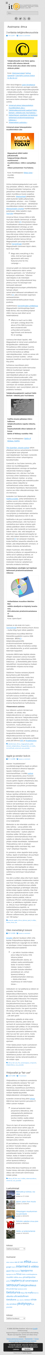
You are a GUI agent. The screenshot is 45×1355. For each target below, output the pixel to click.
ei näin (21, 1262)
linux (12, 922)
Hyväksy (27, 1349)
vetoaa (32, 1099)
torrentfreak (10, 748)
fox (19, 1063)
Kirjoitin (9, 938)
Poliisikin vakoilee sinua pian (27, 1221)
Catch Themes (27, 1353)
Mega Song (28, 173)
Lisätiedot (16, 1349)
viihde (33, 1299)
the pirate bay (11, 1289)
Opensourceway (18, 73)
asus (7, 1262)
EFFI (21, 740)
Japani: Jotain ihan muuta (26, 1201)
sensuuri (13, 1285)
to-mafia (32, 746)
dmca (18, 744)
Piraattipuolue (31, 740)
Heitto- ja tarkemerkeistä (25, 1231)
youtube (27, 748)
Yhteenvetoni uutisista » (18, 122)
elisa (27, 1261)
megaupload (25, 744)
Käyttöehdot (29, 1339)
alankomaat (12, 744)
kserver (17, 1271)
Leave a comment (24, 36)
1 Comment (22, 1076)
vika (7, 1304)
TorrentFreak (17, 244)
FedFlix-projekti (12, 499)
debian (12, 1262)
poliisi (8, 1281)
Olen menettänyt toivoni (19, 930)
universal (18, 748)
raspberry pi (17, 1280)
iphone (24, 920)
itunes (8, 922)
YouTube (9, 213)
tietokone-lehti (22, 1289)
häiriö (14, 1267)
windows (13, 1304)
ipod (29, 920)
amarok (10, 920)
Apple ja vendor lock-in (18, 755)
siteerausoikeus (31, 1178)
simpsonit (33, 1063)
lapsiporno (27, 1270)
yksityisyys (24, 1303)
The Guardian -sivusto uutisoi (17, 448)
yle (33, 1304)
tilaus (23, 1293)
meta (24, 1274)
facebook (34, 1262)
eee (16, 1262)
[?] (20, 222)
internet (22, 1266)
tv (38, 1293)
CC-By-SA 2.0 (12, 78)
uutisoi (30, 773)
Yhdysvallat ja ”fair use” (18, 1072)
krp (13, 1270)
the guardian (25, 746)
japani (8, 1271)
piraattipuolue (29, 1277)
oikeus (20, 1277)
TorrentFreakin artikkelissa (27, 306)
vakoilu (21, 1300)
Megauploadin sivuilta (15, 208)
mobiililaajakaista (31, 1274)
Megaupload (21, 196)
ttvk (35, 1293)
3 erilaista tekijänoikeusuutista (22, 32)
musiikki (9, 1277)
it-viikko (33, 920)
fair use (15, 1063)
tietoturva (13, 1292)
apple (16, 920)
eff (13, 1178)
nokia (16, 1277)
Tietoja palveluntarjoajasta (15, 1339)
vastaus (27, 1300)
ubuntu (9, 1296)
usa (22, 748)
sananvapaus (25, 1063)
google (8, 1267)
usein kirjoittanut (28, 85)
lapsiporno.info (11, 1274)
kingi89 (35, 1328)
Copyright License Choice (25, 75)
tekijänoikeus (16, 746)
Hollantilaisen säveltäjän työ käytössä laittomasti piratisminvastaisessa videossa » (23, 117)
